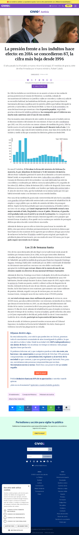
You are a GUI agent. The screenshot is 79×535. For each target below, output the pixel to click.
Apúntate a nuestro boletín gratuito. (45, 385)
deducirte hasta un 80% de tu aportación (33, 379)
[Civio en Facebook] (30, 461)
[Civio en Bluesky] (27, 461)
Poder (39, 494)
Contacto (62, 511)
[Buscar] (62, 6)
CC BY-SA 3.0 (49, 529)
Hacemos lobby (62, 491)
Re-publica (63, 505)
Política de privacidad (37, 532)
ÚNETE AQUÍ (41, 373)
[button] (16, 530)
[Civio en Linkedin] (41, 461)
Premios (62, 497)
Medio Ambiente (39, 488)
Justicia (39, 483)
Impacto (62, 494)
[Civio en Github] (47, 461)
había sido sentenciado (59, 188)
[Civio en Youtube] (44, 461)
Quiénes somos (62, 483)
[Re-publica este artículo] (51, 80)
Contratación (39, 485)
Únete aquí (62, 522)
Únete (69, 6)
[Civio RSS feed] (51, 461)
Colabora (62, 508)
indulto (33, 234)
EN (60, 6)
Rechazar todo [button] (23, 526)
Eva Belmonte (35, 74)
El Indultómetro (39, 86)
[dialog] (16, 508)
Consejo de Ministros (29, 394)
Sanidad (39, 480)
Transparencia (39, 491)
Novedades (62, 480)
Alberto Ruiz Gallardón (16, 399)
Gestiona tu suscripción (62, 519)
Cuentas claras (62, 485)
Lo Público (39, 477)
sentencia (50, 206)
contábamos (64, 122)
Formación (62, 499)
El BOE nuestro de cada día (39, 474)
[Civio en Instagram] (34, 461)
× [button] (28, 486)
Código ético (62, 502)
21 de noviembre (59, 107)
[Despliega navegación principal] (75, 6)
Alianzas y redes (62, 488)
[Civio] (5, 6)
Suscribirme (47, 456)
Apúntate (54, 6)
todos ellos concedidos (51, 177)
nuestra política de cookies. (11, 506)
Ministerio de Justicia (47, 394)
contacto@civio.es (40, 465)
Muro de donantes (62, 513)
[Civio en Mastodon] (37, 461)
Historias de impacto (62, 477)
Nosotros (63, 474)
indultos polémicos (32, 112)
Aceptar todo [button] (9, 526)
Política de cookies (49, 532)
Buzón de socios (63, 516)
